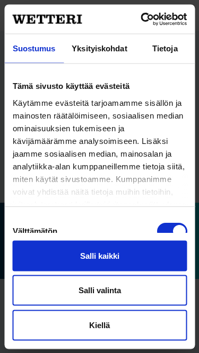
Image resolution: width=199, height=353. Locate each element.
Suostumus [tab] (34, 48)
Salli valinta (100, 290)
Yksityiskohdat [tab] (99, 48)
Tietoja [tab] (165, 48)
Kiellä (99, 324)
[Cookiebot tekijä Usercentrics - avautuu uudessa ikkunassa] (142, 19)
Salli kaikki (99, 255)
